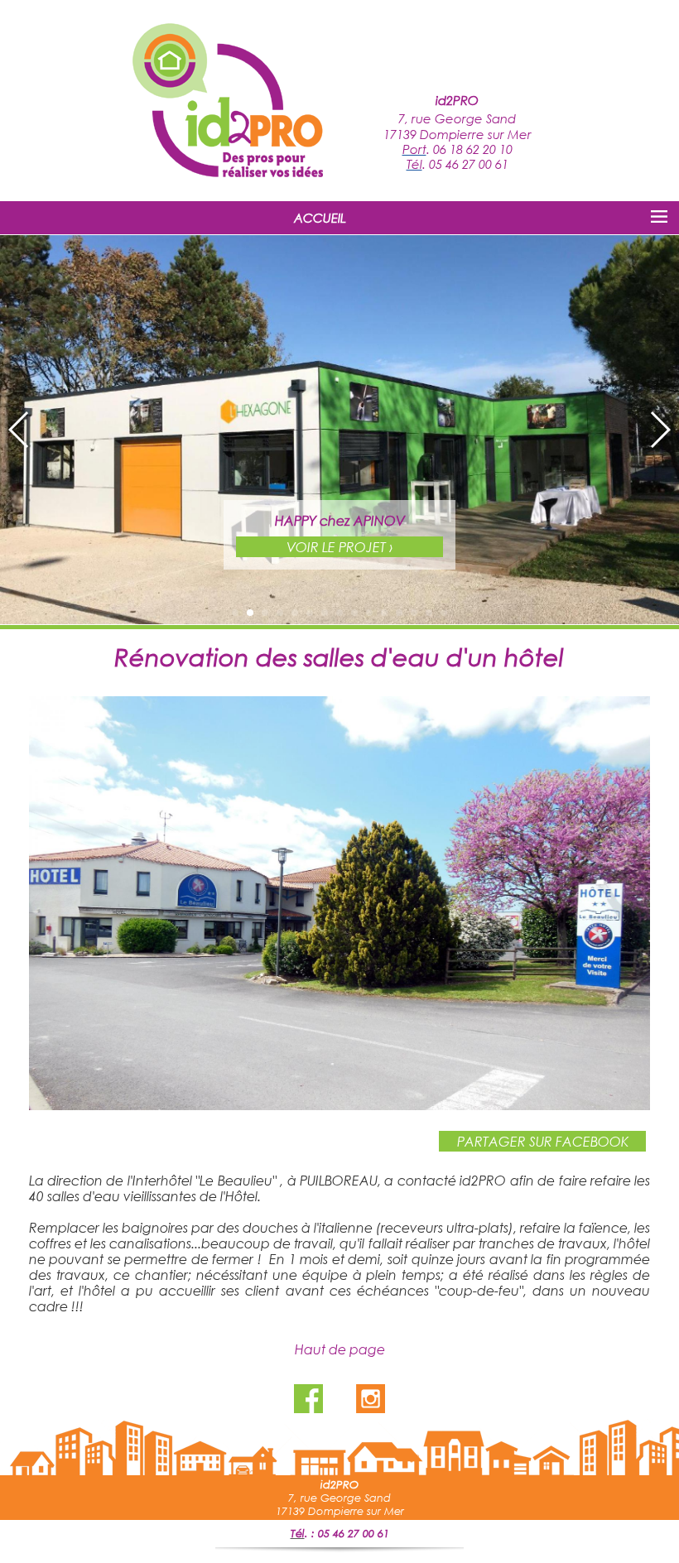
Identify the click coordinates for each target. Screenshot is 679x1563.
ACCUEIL (320, 217)
